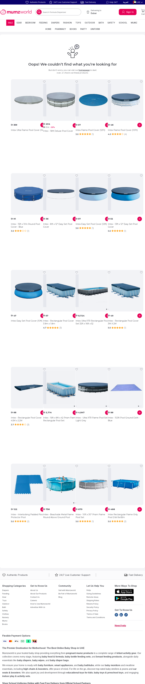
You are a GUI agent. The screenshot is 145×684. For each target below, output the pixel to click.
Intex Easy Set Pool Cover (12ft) (91, 224)
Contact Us (35, 597)
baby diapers (24, 660)
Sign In (130, 12)
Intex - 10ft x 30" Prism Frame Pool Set (90, 516)
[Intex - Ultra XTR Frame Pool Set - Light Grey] (93, 387)
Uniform (95, 29)
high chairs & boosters (35, 669)
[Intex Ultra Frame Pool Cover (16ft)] (28, 100)
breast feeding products (109, 656)
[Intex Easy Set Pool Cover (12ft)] (93, 194)
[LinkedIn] (121, 614)
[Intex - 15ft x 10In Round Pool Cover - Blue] (28, 194)
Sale (10, 22)
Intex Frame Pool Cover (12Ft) (90, 130)
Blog (60, 597)
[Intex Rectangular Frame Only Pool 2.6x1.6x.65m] (125, 484)
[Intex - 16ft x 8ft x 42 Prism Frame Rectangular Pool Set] (61, 387)
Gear (19, 22)
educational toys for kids (79, 672)
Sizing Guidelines (94, 594)
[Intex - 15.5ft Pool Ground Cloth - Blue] (125, 387)
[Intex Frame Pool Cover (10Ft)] (125, 100)
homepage (84, 70)
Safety (111, 22)
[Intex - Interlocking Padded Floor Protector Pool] (28, 484)
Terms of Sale (92, 614)
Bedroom (30, 22)
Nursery (5, 617)
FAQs (89, 590)
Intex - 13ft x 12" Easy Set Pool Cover (122, 225)
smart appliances (63, 665)
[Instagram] (116, 614)
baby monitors (112, 665)
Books (73, 29)
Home (48, 29)
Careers (33, 600)
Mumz (134, 22)
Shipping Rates (93, 600)
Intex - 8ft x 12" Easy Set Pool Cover (57, 225)
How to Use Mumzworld (40, 604)
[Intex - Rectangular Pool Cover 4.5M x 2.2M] (28, 387)
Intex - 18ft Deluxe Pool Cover (58, 131)
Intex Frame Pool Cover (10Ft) (123, 130)
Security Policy (93, 607)
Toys (78, 22)
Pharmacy (60, 29)
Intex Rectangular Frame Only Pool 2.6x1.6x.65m (123, 516)
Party (83, 29)
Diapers (55, 22)
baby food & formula (53, 656)
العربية (125, 2)
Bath (101, 22)
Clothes (5, 614)
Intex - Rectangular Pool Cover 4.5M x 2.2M (26, 419)
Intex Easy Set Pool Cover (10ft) (26, 321)
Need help (120, 625)
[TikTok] (126, 614)
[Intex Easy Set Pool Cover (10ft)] (28, 290)
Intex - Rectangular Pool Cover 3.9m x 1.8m (58, 322)
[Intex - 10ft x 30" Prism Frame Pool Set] (93, 484)
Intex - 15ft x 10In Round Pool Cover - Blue (25, 225)
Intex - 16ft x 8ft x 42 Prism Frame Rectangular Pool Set (60, 419)
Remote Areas (92, 597)
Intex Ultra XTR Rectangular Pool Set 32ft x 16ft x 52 (92, 322)
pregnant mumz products (79, 653)
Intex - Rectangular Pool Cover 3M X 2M (123, 322)
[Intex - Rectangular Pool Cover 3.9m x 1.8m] (61, 290)
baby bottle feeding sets (78, 656)
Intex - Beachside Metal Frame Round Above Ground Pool (58, 516)
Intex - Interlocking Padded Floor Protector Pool (27, 516)
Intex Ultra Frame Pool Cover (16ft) (28, 130)
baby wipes (38, 660)
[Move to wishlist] (44, 81)
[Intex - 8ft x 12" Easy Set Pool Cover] (61, 194)
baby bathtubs (86, 665)
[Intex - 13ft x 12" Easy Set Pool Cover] (125, 194)
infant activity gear (126, 653)
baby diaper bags (59, 660)
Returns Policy (92, 604)
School (123, 22)
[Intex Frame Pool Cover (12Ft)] (93, 100)
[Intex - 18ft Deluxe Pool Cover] (61, 100)
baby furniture (45, 665)
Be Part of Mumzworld (67, 594)
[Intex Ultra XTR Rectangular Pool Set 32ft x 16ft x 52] (93, 290)
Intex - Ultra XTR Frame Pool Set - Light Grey (92, 419)
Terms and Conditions (96, 617)
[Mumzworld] (16, 12)
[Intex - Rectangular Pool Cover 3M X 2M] (125, 290)
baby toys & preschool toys (108, 672)
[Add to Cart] (42, 125)
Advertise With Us (37, 607)
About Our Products (38, 594)
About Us (34, 590)
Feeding (43, 22)
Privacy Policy (92, 611)
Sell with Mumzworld (67, 590)
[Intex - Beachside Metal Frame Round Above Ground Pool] (61, 484)
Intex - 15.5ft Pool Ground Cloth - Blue (124, 419)
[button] (112, 2)
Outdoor (90, 22)
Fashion (67, 22)
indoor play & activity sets (16, 676)
